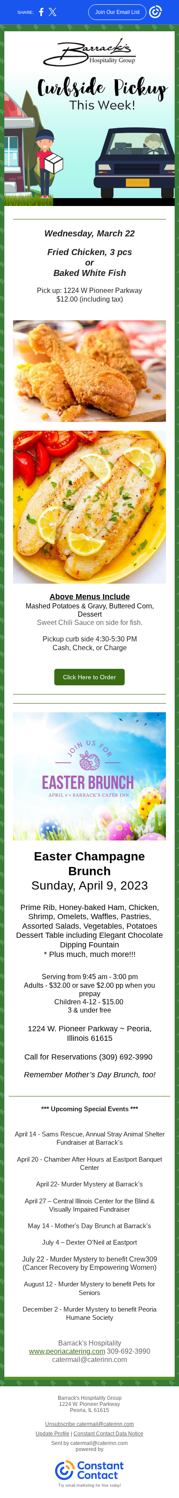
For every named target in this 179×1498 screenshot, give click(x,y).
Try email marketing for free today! (89, 1485)
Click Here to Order (89, 677)
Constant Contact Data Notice (108, 1434)
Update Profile (53, 1434)
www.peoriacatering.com (67, 1351)
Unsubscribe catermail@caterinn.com (89, 1424)
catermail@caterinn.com (99, 1443)
